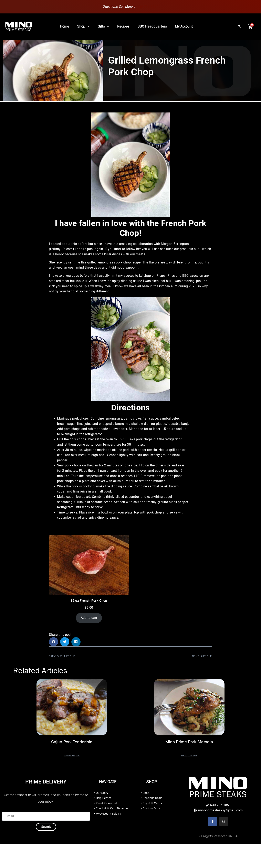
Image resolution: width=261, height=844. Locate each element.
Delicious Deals (152, 798)
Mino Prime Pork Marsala (189, 742)
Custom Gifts (151, 808)
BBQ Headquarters (152, 26)
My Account (184, 26)
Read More (72, 755)
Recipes (123, 26)
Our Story (102, 792)
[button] (239, 26)
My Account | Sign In (109, 813)
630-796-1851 (147, 7)
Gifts (101, 26)
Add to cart (89, 618)
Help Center (103, 798)
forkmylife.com (61, 249)
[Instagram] (223, 821)
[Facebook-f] (212, 821)
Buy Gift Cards (152, 803)
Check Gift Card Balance (112, 808)
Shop (81, 26)
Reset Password (106, 803)
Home (64, 26)
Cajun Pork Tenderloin (71, 742)
